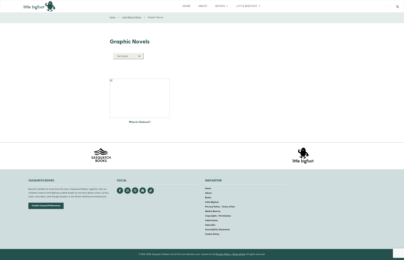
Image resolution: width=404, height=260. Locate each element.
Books (208, 198)
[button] (398, 6)
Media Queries (212, 211)
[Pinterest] (143, 190)
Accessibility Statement (217, 230)
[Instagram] (127, 190)
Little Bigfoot (212, 202)
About (208, 193)
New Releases (136, 63)
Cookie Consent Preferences (46, 206)
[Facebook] (120, 190)
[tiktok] (151, 190)
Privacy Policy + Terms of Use (220, 207)
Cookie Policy (212, 234)
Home (208, 188)
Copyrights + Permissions (218, 216)
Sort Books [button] (122, 56)
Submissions (211, 220)
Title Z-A (138, 73)
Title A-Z (138, 68)
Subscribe (210, 225)
